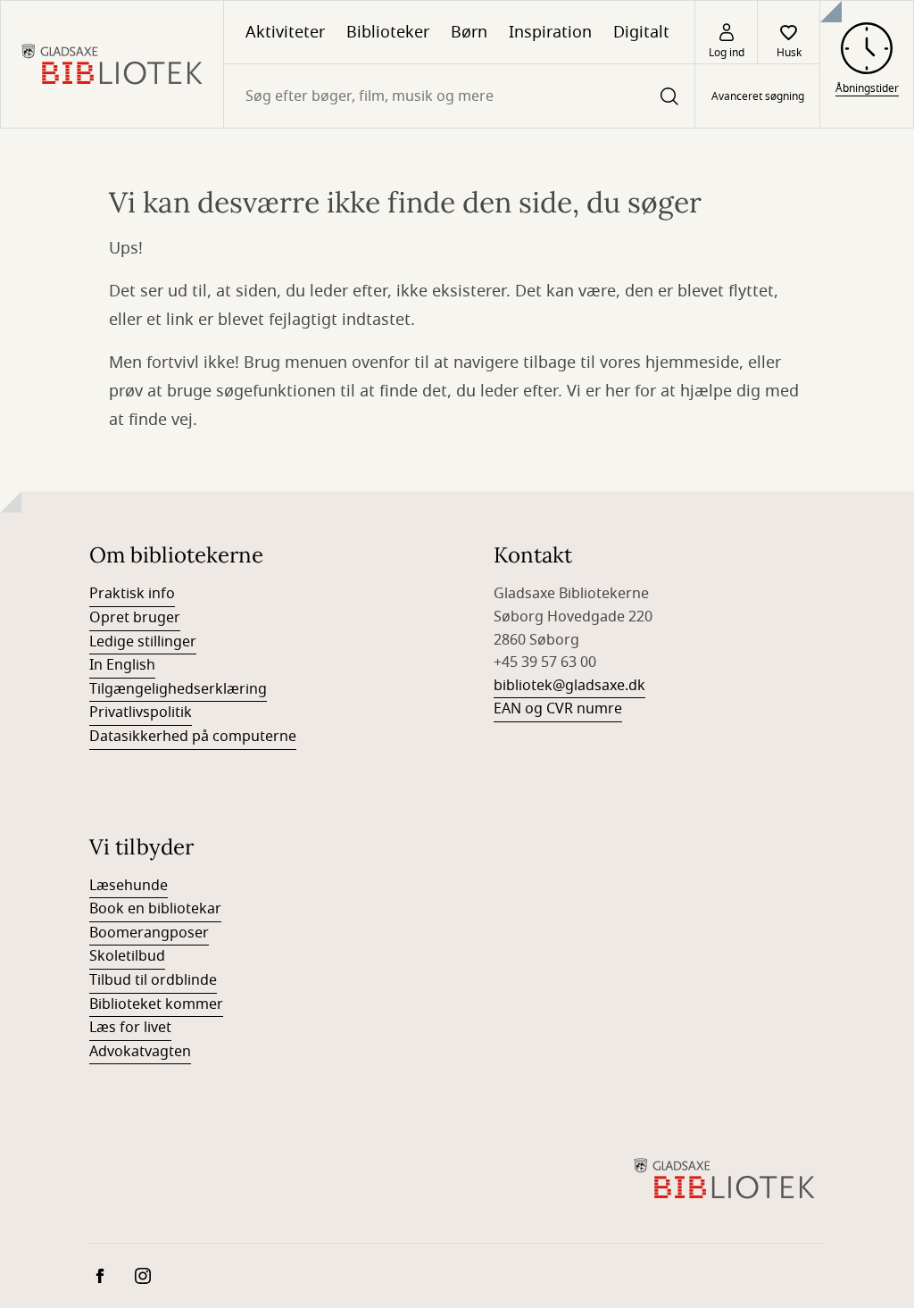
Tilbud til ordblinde (153, 980)
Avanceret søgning (757, 96)
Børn (469, 32)
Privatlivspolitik (140, 712)
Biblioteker (387, 32)
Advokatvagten (140, 1051)
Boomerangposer (149, 933)
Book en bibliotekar (155, 909)
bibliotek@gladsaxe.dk (569, 685)
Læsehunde (128, 885)
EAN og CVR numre (558, 709)
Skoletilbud (127, 956)
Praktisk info (132, 593)
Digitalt (641, 32)
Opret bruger (134, 618)
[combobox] (459, 96)
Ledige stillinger (142, 642)
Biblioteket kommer (156, 1004)
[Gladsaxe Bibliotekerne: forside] (112, 64)
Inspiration (550, 32)
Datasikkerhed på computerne (192, 736)
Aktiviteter (285, 32)
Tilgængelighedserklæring (178, 689)
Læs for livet (130, 1027)
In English (122, 665)
